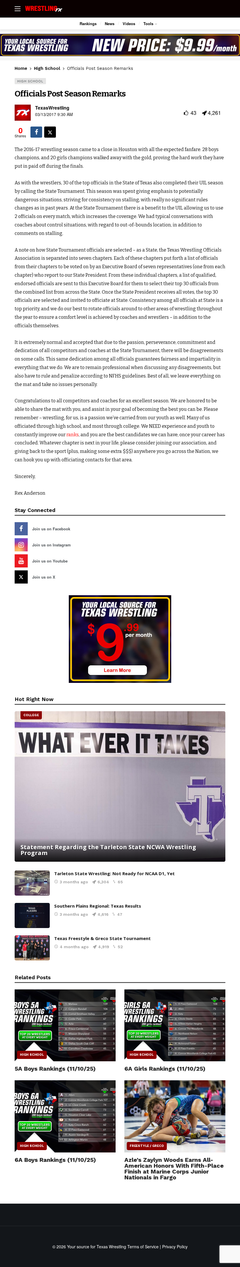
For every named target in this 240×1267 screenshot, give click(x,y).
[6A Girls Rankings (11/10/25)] (174, 1025)
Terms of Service (143, 1246)
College (31, 715)
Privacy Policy (175, 1246)
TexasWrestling (52, 107)
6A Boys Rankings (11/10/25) (55, 1159)
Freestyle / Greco (147, 1146)
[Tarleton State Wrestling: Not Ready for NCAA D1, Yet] (32, 883)
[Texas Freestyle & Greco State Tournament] (32, 947)
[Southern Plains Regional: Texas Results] (32, 915)
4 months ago (74, 946)
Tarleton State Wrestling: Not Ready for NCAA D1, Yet (114, 873)
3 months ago (74, 882)
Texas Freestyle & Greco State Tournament (102, 938)
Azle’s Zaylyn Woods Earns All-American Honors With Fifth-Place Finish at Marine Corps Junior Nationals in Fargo (174, 1168)
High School (30, 81)
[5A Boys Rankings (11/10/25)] (65, 1025)
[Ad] (120, 45)
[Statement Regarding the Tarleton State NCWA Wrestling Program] (120, 786)
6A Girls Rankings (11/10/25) (164, 1068)
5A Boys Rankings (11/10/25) (55, 1068)
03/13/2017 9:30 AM (54, 114)
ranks (72, 434)
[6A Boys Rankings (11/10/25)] (65, 1116)
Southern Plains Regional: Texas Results (97, 906)
